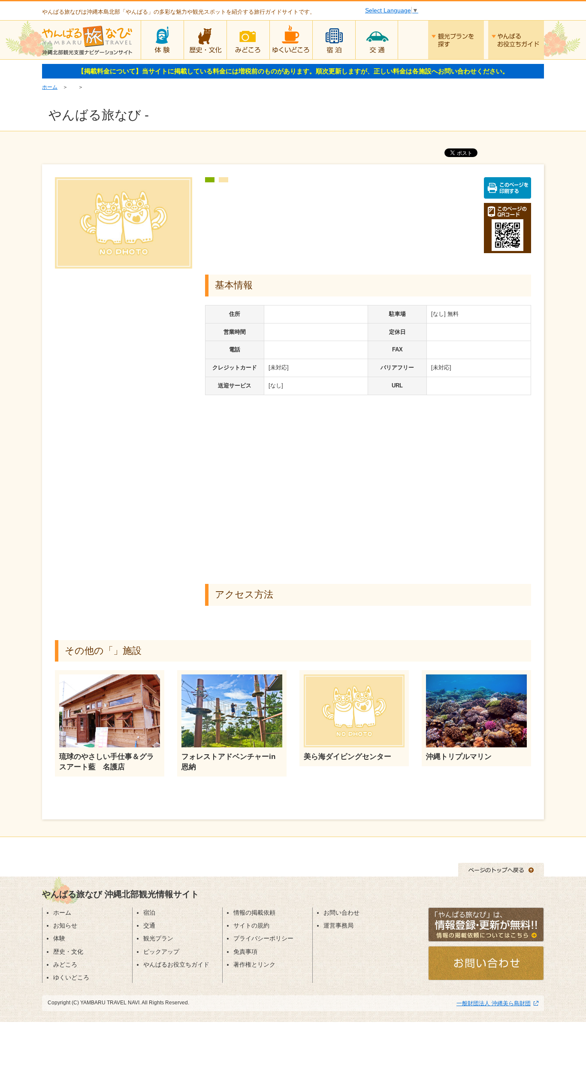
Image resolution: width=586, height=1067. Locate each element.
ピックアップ (161, 951)
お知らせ (65, 925)
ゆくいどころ (290, 40)
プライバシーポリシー (263, 938)
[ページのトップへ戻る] (501, 869)
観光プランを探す (456, 40)
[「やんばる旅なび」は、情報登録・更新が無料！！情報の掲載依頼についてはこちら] (486, 924)
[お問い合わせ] (486, 962)
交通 (376, 40)
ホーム (49, 87)
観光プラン (158, 938)
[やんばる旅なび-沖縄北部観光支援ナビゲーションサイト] (87, 38)
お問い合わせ (341, 912)
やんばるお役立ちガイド (516, 40)
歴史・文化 (205, 40)
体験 (162, 40)
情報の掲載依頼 (254, 912)
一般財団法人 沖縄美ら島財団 (493, 1003)
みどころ (248, 40)
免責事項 (245, 951)
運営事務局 (338, 925)
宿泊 (333, 40)
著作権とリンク (254, 964)
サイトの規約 (251, 925)
